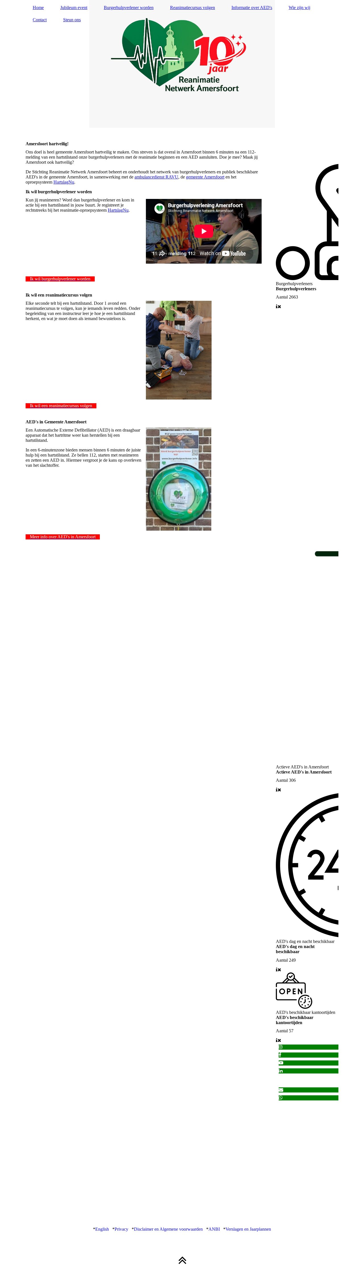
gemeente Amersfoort (205, 177)
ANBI (214, 1229)
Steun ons (72, 19)
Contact (40, 19)
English (102, 1229)
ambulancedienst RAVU (156, 177)
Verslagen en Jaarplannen (248, 1229)
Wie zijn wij (299, 7)
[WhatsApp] (281, 1097)
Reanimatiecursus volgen (192, 7)
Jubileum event (73, 7)
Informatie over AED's (251, 7)
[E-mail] (281, 1089)
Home (38, 7)
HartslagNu (63, 182)
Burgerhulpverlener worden (129, 7)
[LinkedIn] (281, 1070)
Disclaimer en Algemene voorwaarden (168, 1229)
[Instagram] (281, 1047)
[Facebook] (280, 1054)
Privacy (122, 1229)
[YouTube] (281, 1062)
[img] (182, 64)
